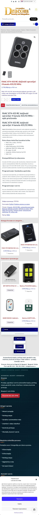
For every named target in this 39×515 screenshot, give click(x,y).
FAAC (31, 208)
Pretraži (33, 19)
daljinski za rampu (24, 208)
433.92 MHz (16, 207)
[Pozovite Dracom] (36, 24)
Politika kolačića (18, 512)
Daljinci (23, 30)
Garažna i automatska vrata (11, 419)
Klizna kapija (6, 449)
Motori (8, 30)
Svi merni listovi (7, 466)
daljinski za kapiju (13, 208)
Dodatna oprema (15, 30)
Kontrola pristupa (8, 428)
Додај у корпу (16, 99)
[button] (36, 479)
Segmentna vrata (8, 462)
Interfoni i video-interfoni (11, 423)
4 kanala (9, 207)
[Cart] (36, 9)
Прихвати (19, 499)
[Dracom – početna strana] (13, 9)
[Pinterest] (15, 1)
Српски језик (28, 1)
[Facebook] (11, 1)
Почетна (3, 30)
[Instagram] (19, 1)
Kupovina (10, 253)
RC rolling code (13, 212)
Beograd (4, 208)
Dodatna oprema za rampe (22, 204)
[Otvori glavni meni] (34, 24)
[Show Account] (29, 9)
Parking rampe (18, 210)
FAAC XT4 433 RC (7, 210)
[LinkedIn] (13, 1)
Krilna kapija (6, 453)
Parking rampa (7, 458)
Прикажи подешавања (19, 509)
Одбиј (19, 504)
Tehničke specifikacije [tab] (13, 105)
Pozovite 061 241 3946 (10, 395)
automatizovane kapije (27, 207)
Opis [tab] (3, 105)
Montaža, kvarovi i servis (10, 432)
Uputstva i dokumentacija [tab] (30, 105)
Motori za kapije (7, 411)
